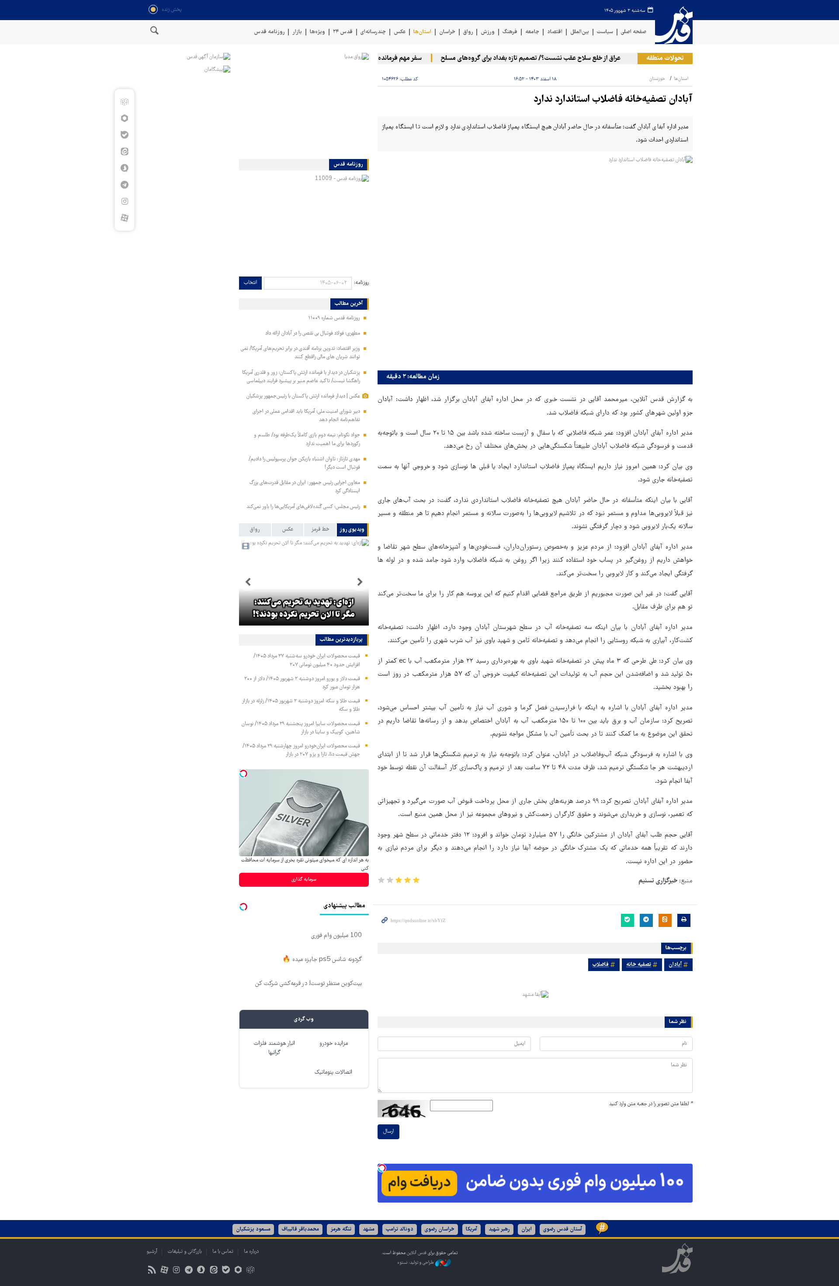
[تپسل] (382, 1168)
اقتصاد (554, 32)
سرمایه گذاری (303, 879)
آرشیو (151, 1251)
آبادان (675, 964)
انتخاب (250, 283)
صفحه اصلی (633, 32)
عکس (400, 32)
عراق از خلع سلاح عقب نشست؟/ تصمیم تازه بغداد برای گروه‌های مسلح (550, 58)
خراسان (447, 32)
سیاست (605, 32)
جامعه (532, 32)
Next (248, 582)
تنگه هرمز (340, 1229)
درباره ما (251, 1251)
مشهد (368, 1229)
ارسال (388, 1131)
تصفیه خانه (638, 964)
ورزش (488, 32)
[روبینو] (124, 118)
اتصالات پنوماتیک (333, 1072)
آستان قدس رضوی (562, 1229)
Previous (360, 582)
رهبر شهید (499, 1229)
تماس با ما (222, 1251)
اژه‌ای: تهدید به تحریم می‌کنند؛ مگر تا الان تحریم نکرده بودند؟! (304, 609)
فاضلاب (601, 964)
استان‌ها (422, 32)
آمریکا (471, 1229)
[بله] (124, 135)
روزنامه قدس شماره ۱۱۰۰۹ (334, 318)
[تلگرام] (124, 185)
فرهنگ (510, 32)
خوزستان (657, 79)
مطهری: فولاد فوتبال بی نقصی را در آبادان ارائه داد (312, 333)
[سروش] (124, 168)
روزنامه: (361, 283)
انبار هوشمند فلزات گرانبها (274, 1048)
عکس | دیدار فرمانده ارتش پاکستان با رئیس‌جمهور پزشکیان (303, 396)
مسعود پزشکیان (253, 1229)
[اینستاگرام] (124, 201)
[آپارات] (124, 218)
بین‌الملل (579, 32)
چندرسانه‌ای (373, 32)
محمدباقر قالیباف (300, 1229)
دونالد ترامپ (399, 1229)
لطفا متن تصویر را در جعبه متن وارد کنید (651, 1104)
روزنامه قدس (269, 32)
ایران (526, 1229)
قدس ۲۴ (343, 32)
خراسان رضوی (439, 1229)
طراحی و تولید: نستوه (416, 1263)
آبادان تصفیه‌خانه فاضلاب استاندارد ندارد (613, 100)
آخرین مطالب (349, 304)
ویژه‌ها (317, 32)
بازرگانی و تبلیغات (185, 1251)
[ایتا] (124, 152)
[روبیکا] (124, 102)
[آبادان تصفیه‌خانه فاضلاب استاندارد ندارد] (535, 261)
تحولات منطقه (665, 58)
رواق (468, 32)
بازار (297, 32)
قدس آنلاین (674, 26)
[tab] (353, 529)
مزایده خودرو (333, 1044)
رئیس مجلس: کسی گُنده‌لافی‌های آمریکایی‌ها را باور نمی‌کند (303, 507)
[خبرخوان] (151, 1270)
